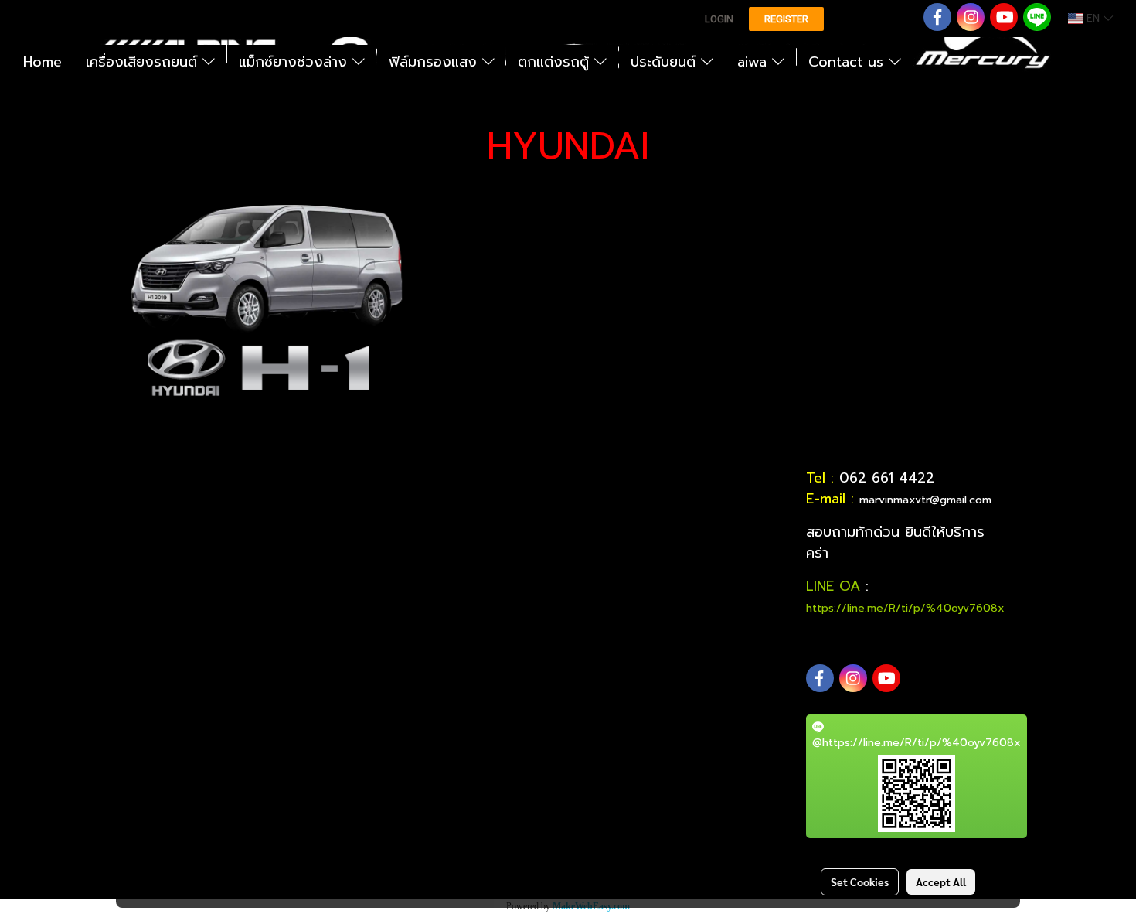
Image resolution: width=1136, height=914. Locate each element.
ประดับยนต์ (666, 62)
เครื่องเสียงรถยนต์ (144, 62)
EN (1093, 18)
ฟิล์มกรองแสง (435, 62)
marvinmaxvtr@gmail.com (925, 500)
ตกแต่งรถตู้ (556, 62)
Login (719, 19)
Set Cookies (860, 881)
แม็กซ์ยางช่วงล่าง (295, 62)
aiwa (754, 62)
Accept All (941, 881)
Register (786, 19)
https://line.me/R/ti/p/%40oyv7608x (905, 608)
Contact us (848, 62)
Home (42, 62)
